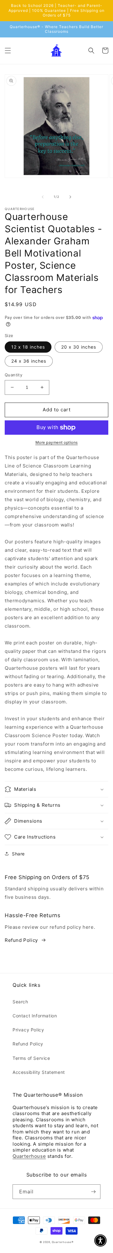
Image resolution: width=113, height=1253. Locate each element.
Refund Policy (21, 940)
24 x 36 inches (28, 361)
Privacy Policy (28, 1029)
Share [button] (18, 853)
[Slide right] (70, 197)
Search (20, 1001)
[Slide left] (43, 197)
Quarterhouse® (62, 1242)
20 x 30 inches (78, 347)
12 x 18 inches (28, 347)
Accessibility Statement (39, 1072)
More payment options (56, 442)
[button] (8, 50)
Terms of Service (31, 1058)
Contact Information (35, 1015)
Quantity (13, 374)
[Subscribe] (93, 1191)
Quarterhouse (29, 1156)
